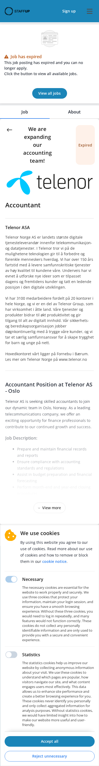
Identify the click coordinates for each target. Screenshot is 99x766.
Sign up (69, 10)
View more (51, 507)
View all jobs (49, 93)
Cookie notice (54, 561)
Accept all (49, 741)
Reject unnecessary (49, 756)
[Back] (9, 129)
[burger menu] (89, 11)
